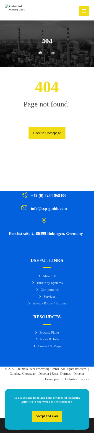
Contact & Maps (49, 346)
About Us (49, 276)
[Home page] (40, 53)
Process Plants (49, 332)
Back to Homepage (47, 133)
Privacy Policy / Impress (49, 303)
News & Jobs (49, 339)
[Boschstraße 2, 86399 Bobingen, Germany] (45, 220)
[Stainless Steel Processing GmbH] (16, 10)
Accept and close (47, 416)
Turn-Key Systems (50, 283)
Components (50, 289)
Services (49, 296)
